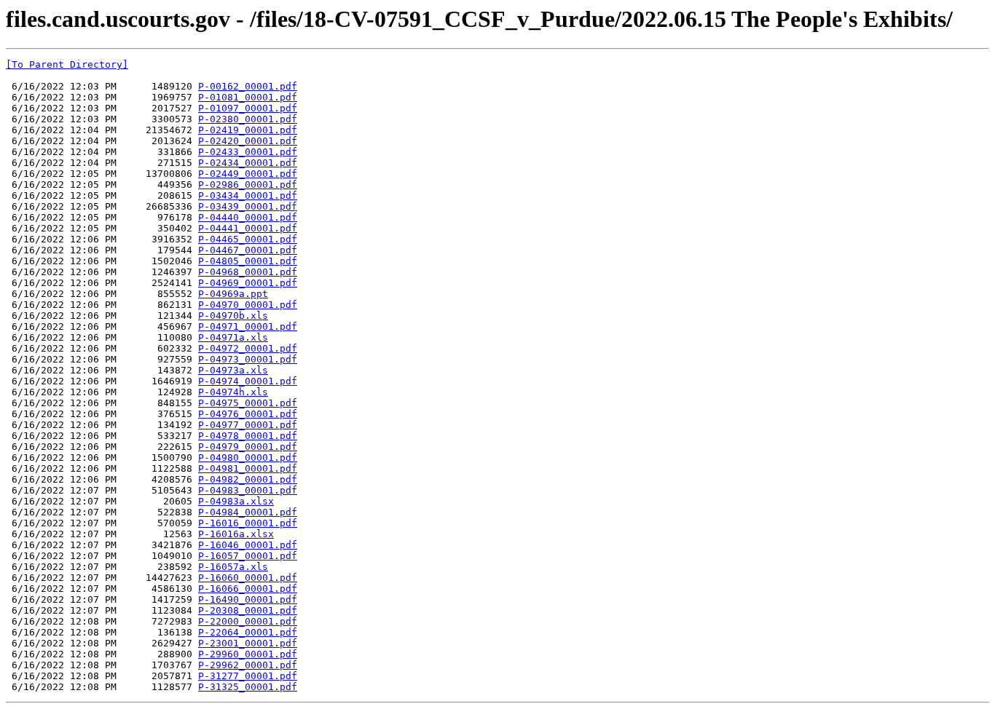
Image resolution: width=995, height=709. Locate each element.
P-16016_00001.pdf (247, 523)
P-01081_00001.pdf (247, 97)
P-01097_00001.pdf (247, 108)
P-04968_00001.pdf (247, 271)
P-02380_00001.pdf (247, 119)
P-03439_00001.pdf (247, 206)
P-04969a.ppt (233, 293)
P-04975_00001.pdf (247, 402)
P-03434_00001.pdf (247, 195)
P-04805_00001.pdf (247, 261)
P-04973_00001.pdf (247, 359)
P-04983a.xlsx (236, 501)
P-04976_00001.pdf (247, 413)
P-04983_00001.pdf (247, 490)
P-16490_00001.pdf (247, 599)
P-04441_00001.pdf (247, 228)
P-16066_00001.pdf (247, 588)
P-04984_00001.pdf (247, 512)
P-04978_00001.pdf (247, 435)
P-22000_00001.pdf (247, 621)
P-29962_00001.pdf (247, 665)
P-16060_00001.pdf (247, 577)
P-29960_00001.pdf (247, 654)
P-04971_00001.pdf (247, 326)
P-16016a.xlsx (236, 533)
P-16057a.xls (233, 566)
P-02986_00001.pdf (247, 184)
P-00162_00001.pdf (247, 86)
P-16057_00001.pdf (247, 555)
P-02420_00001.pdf (247, 140)
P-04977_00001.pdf (247, 424)
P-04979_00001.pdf (247, 446)
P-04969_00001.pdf (247, 282)
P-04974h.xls (233, 392)
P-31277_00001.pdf (247, 675)
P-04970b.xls (233, 315)
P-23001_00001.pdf (247, 643)
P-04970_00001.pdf (247, 304)
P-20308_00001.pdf (247, 610)
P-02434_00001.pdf (247, 162)
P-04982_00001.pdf (247, 479)
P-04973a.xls (233, 370)
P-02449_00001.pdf (247, 173)
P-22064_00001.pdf (247, 632)
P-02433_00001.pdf (247, 151)
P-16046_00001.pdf (247, 544)
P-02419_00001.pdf (247, 129)
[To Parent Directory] (67, 64)
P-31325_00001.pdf (247, 686)
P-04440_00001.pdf (247, 217)
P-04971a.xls (233, 337)
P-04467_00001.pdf (247, 250)
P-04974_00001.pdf (247, 381)
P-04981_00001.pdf (247, 468)
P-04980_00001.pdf (247, 457)
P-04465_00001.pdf (247, 239)
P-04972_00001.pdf (247, 348)
